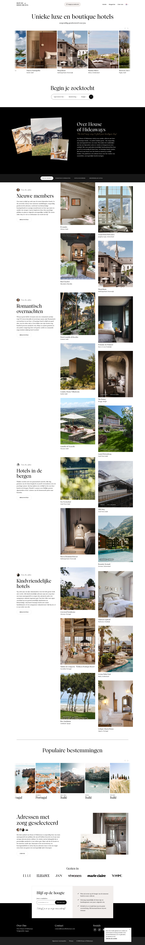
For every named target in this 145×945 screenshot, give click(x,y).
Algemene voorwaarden (59, 941)
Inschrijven (61, 902)
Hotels (104, 4)
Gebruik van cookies (111, 938)
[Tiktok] (99, 929)
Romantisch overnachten (62, 178)
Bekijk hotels (24, 219)
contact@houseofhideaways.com (65, 929)
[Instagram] (104, 929)
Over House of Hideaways (25, 929)
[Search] (91, 97)
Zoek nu (22, 853)
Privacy (71, 941)
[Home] (22, 4)
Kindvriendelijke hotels (96, 178)
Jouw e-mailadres (42, 898)
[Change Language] (127, 4)
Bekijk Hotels (24, 612)
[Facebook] (95, 929)
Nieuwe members (46, 178)
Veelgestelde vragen (23, 931)
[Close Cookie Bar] (130, 929)
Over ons (120, 4)
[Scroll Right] (127, 28)
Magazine (112, 4)
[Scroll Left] (125, 28)
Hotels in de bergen (79, 178)
